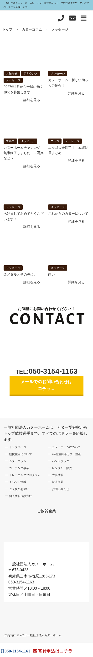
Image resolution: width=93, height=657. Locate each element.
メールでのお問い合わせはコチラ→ (46, 385)
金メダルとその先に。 (20, 274)
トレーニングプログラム (25, 475)
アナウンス (30, 73)
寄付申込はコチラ (54, 651)
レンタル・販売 (62, 468)
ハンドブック (60, 461)
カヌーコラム (32, 29)
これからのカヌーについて (68, 213)
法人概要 (57, 482)
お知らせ (11, 73)
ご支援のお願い (19, 489)
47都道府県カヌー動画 (66, 454)
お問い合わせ (60, 489)
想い (51, 274)
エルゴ (10, 141)
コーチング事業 (19, 468)
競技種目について (20, 454)
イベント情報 (17, 482)
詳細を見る (31, 100)
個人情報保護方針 (20, 496)
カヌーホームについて (66, 447)
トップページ (17, 447)
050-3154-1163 (17, 651)
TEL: (47, 371)
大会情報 (57, 475)
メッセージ (13, 80)
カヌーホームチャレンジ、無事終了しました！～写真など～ (24, 153)
